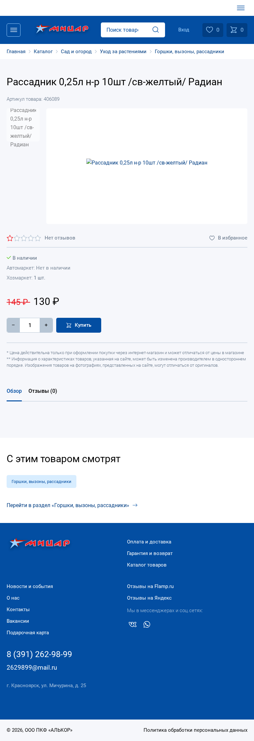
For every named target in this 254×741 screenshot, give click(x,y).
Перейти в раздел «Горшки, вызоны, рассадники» (68, 505)
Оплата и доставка (149, 542)
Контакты (18, 609)
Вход (183, 30)
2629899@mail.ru (32, 667)
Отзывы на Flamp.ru (150, 586)
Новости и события (30, 586)
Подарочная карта (28, 633)
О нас (13, 598)
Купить (83, 325)
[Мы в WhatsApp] (147, 626)
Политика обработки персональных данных (195, 730)
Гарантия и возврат (150, 553)
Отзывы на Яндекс (149, 598)
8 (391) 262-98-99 (39, 654)
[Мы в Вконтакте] (133, 626)
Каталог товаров (147, 565)
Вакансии (18, 621)
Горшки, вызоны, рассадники (41, 481)
